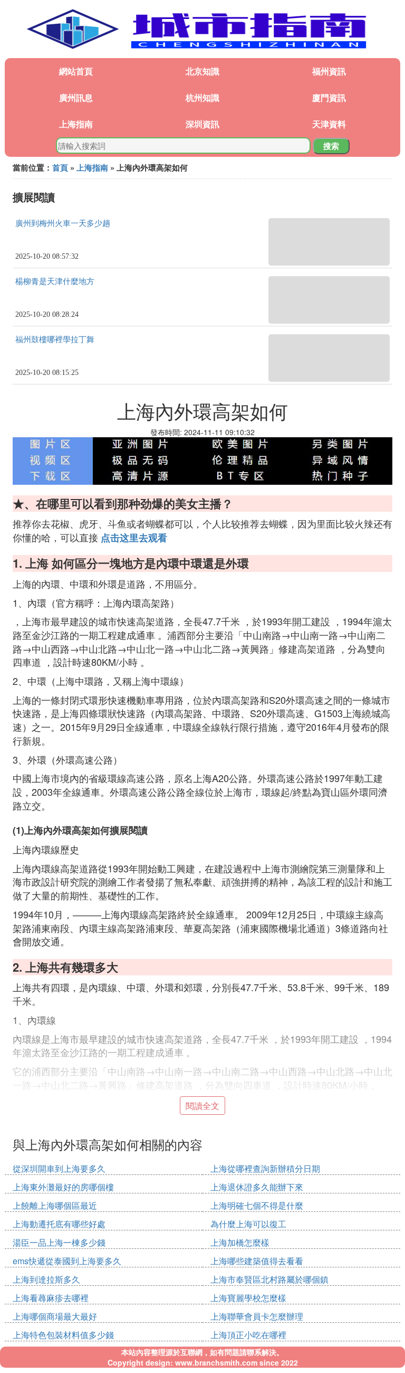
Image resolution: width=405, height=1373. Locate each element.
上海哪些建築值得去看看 (256, 1261)
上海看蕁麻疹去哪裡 (51, 1298)
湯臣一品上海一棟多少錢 (59, 1242)
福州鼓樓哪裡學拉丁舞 (54, 339)
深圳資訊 (202, 124)
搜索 (331, 146)
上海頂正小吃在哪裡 (248, 1335)
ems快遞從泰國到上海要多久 (67, 1261)
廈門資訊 (329, 97)
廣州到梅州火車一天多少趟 (62, 223)
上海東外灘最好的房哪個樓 (63, 1187)
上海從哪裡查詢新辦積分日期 (265, 1168)
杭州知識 (202, 97)
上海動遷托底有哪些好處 (59, 1224)
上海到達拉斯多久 (46, 1279)
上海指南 (76, 124)
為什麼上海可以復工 (248, 1224)
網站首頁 (76, 71)
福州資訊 (329, 71)
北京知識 (202, 71)
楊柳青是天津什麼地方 (54, 281)
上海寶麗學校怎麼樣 (248, 1298)
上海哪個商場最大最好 (55, 1316)
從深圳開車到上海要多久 (59, 1168)
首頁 (60, 167)
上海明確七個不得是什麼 (256, 1205)
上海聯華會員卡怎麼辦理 (256, 1316)
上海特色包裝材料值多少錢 (63, 1335)
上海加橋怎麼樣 (239, 1242)
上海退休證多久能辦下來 (256, 1187)
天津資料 (329, 124)
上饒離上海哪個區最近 (55, 1205)
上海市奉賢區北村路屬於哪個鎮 (269, 1279)
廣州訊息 (76, 97)
